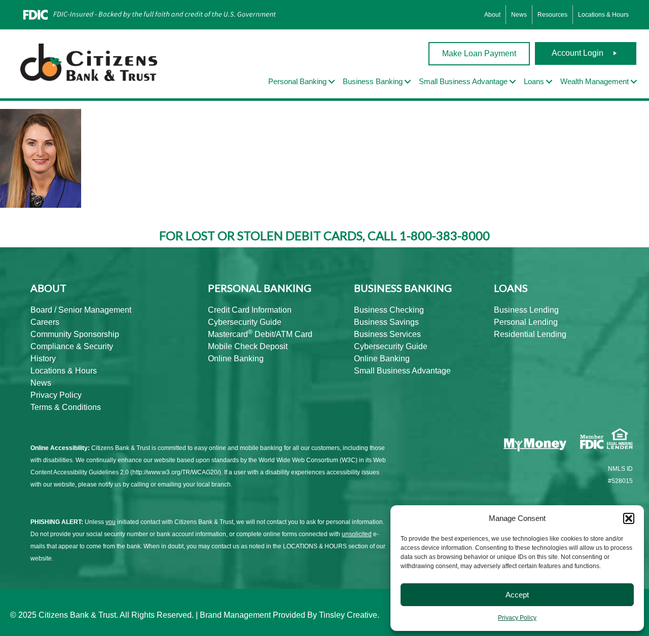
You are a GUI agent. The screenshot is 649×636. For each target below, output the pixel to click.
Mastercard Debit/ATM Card (260, 334)
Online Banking (236, 358)
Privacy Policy (517, 617)
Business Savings (386, 322)
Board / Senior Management (80, 310)
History (43, 358)
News (519, 14)
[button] (629, 518)
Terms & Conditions (65, 407)
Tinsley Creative (348, 615)
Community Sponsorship (74, 334)
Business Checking (389, 310)
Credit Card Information (250, 310)
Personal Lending (526, 322)
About (492, 14)
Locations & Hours (603, 14)
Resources (552, 14)
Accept (517, 594)
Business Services (387, 334)
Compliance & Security (71, 346)
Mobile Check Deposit (247, 346)
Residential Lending (530, 334)
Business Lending (526, 310)
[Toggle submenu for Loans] (549, 82)
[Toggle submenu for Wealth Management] (634, 82)
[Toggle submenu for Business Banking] (408, 82)
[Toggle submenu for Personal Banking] (332, 82)
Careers (44, 322)
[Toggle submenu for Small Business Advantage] (513, 82)
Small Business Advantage (402, 370)
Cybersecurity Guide (244, 322)
